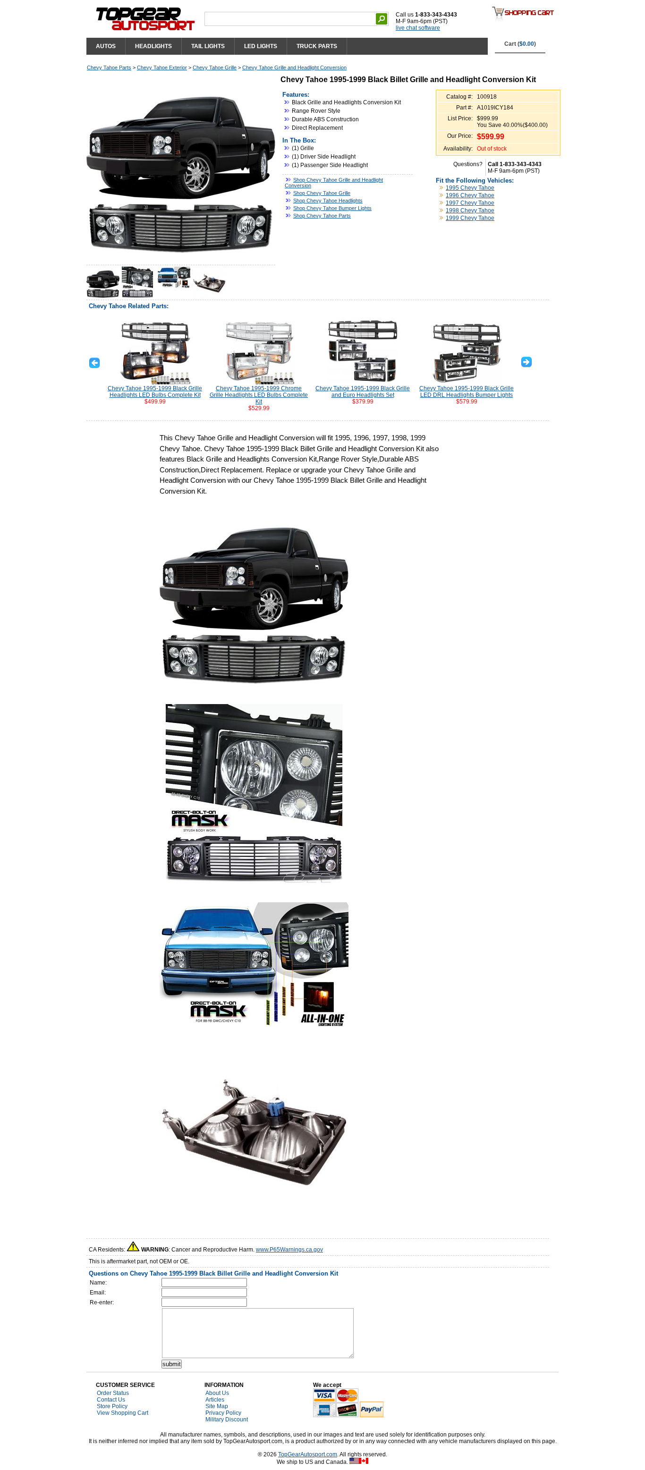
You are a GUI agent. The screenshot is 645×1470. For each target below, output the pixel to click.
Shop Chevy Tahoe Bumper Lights (332, 208)
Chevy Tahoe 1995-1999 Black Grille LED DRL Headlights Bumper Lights (466, 391)
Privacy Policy (223, 1413)
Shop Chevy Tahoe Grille (321, 193)
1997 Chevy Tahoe (470, 203)
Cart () (520, 44)
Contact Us (111, 1399)
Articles (214, 1399)
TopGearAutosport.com (307, 1454)
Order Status (113, 1393)
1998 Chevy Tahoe (470, 210)
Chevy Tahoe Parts (109, 67)
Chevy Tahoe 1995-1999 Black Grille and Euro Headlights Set (362, 391)
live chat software (418, 28)
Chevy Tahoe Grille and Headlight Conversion (294, 67)
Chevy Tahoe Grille (215, 67)
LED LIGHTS (260, 46)
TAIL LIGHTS (208, 46)
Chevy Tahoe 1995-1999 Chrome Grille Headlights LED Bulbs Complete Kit (259, 395)
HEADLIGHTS (153, 46)
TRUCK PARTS (317, 46)
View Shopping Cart (122, 1413)
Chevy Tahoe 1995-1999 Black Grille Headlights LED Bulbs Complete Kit (155, 391)
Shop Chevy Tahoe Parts (322, 215)
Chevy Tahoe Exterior (162, 67)
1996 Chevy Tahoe (470, 195)
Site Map (216, 1406)
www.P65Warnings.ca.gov (289, 1249)
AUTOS (106, 46)
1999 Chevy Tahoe (470, 218)
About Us (217, 1393)
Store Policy (112, 1406)
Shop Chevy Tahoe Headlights (328, 200)
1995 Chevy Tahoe (470, 188)
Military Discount (226, 1419)
